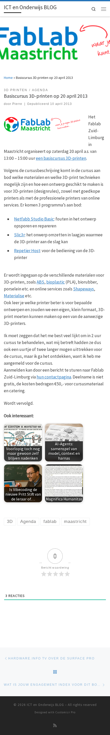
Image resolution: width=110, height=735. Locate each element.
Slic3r (19, 235)
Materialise (14, 296)
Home (8, 77)
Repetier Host (27, 250)
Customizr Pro (65, 712)
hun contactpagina (54, 377)
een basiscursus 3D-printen (61, 158)
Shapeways (83, 289)
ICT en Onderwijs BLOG (45, 705)
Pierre (17, 104)
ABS (40, 282)
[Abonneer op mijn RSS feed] (55, 725)
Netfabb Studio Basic (34, 219)
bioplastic (55, 282)
